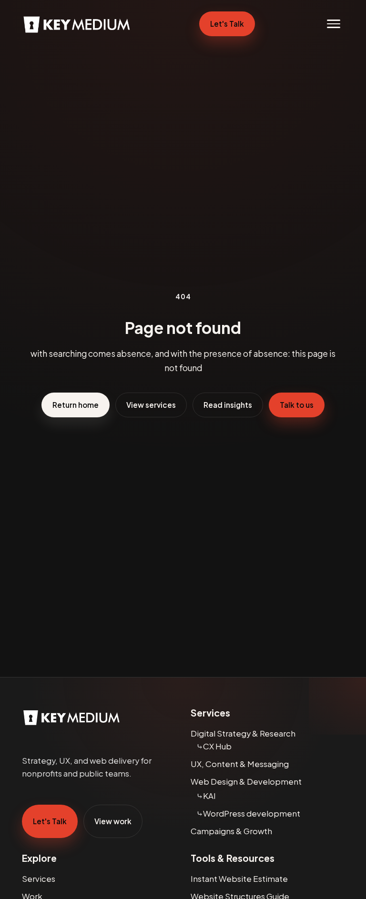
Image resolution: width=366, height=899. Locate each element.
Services (38, 879)
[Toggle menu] (333, 24)
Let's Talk (227, 23)
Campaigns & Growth (231, 831)
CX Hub (217, 746)
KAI (209, 796)
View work (113, 821)
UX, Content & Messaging (240, 764)
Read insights (227, 404)
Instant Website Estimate (239, 879)
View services (151, 404)
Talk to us (297, 404)
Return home (75, 404)
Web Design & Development (246, 782)
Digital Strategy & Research (243, 733)
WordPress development (251, 813)
